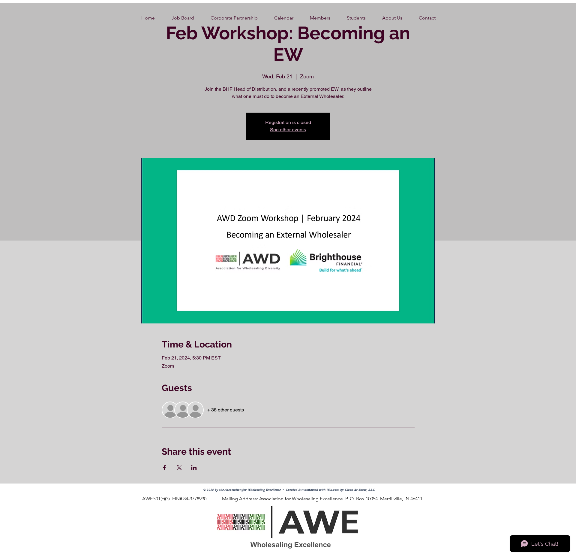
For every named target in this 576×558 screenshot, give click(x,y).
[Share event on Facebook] (164, 467)
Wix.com (332, 490)
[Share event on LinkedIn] (194, 467)
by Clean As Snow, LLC (357, 490)
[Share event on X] (179, 467)
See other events (288, 129)
